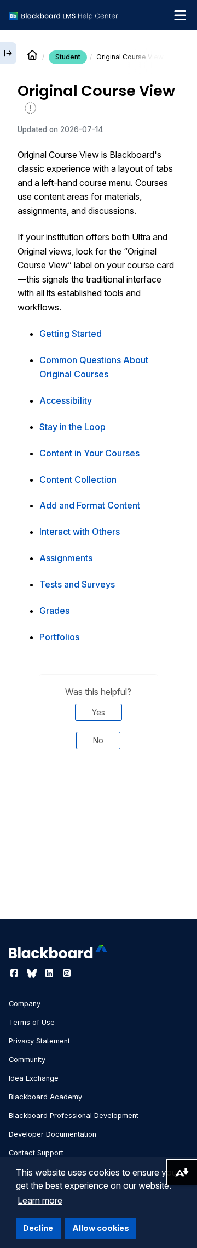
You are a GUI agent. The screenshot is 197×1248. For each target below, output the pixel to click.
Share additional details (98, 808)
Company (24, 1003)
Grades (54, 610)
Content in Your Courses (89, 453)
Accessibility (65, 400)
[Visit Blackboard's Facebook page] (15, 973)
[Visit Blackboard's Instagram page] (66, 973)
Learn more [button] (40, 1200)
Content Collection (78, 479)
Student (67, 57)
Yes (98, 712)
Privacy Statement (39, 1041)
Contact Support (36, 1153)
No (98, 740)
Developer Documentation (52, 1134)
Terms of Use (32, 1022)
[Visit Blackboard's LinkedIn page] (50, 973)
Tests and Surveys (77, 584)
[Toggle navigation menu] (180, 15)
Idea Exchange (34, 1078)
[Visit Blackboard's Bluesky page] (32, 973)
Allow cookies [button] (100, 1228)
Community (27, 1059)
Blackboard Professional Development (73, 1115)
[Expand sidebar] (8, 53)
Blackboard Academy (45, 1097)
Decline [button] (38, 1228)
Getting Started (70, 333)
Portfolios (59, 636)
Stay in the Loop (72, 426)
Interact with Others (79, 531)
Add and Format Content (89, 505)
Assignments (65, 557)
